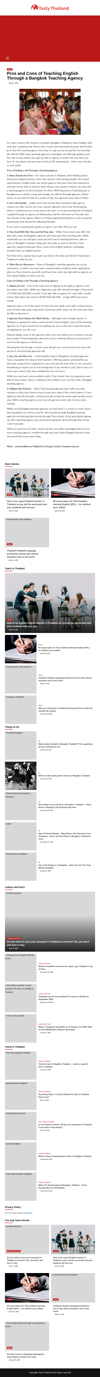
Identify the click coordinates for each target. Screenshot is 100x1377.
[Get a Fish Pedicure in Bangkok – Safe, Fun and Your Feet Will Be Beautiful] (20, 866)
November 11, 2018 (46, 842)
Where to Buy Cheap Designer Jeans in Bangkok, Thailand (64, 1156)
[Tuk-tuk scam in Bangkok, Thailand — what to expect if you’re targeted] (20, 1065)
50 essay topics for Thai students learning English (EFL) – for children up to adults (72, 504)
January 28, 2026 (14, 1360)
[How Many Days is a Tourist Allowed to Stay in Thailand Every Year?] (20, 1096)
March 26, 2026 (60, 511)
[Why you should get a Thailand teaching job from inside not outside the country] (20, 709)
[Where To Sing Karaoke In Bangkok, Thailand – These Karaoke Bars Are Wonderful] (20, 1186)
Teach (10, 69)
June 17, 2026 (13, 948)
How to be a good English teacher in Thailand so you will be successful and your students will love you (27, 504)
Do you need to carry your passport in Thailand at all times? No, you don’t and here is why (25, 1260)
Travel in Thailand (44, 1061)
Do (39, 741)
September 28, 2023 (47, 1002)
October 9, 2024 (45, 1070)
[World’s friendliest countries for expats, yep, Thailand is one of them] (20, 968)
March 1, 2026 (13, 560)
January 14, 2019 (46, 778)
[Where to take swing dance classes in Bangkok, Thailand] (20, 776)
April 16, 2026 (13, 511)
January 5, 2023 (45, 1032)
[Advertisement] (50, 35)
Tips (39, 1122)
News (9, 1347)
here (30, 1213)
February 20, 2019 (46, 1159)
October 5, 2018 (45, 871)
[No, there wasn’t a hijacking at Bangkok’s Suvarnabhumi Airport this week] (27, 1336)
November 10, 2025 (46, 972)
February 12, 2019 (46, 1191)
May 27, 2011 (13, 83)
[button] (7, 58)
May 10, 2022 (44, 1100)
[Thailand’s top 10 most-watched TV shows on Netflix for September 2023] (20, 998)
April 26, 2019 (44, 1130)
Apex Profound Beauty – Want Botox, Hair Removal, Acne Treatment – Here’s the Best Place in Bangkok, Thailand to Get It (64, 836)
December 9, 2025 (46, 714)
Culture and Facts (14, 938)
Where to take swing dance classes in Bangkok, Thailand (64, 776)
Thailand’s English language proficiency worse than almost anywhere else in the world (22, 553)
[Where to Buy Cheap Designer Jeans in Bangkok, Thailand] (20, 1156)
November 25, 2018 (46, 810)
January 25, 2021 (46, 750)
